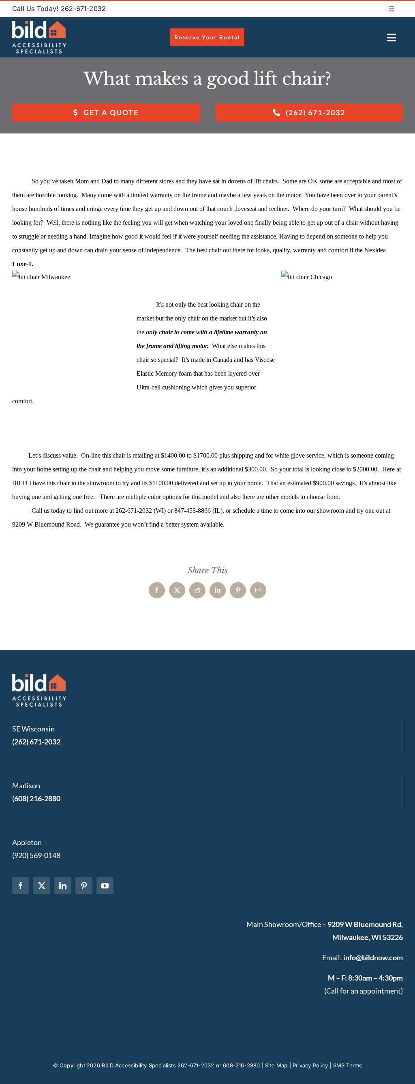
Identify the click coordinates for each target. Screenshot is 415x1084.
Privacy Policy (310, 1065)
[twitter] (41, 885)
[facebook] (20, 885)
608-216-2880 (241, 1065)
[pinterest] (83, 885)
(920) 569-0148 (36, 855)
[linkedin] (62, 885)
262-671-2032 (196, 1065)
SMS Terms (347, 1065)
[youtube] (104, 885)
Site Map (276, 1065)
